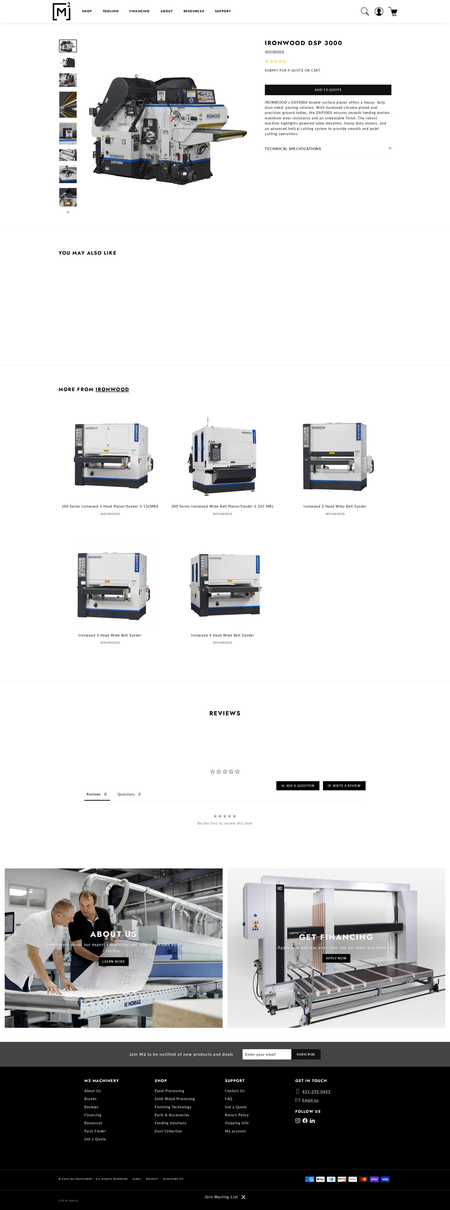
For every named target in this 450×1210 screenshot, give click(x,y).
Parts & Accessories (172, 1115)
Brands (90, 1099)
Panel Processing (169, 1091)
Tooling (111, 11)
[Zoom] (168, 127)
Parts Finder (95, 1131)
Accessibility (173, 1178)
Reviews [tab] (94, 794)
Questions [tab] (126, 794)
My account (235, 1131)
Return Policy (237, 1115)
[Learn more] (114, 948)
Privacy (152, 1178)
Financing (139, 11)
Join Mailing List (221, 1197)
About (167, 11)
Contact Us (235, 1091)
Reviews (91, 1107)
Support (223, 11)
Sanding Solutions (171, 1123)
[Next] (68, 211)
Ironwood (274, 51)
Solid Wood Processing (175, 1099)
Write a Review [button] (347, 786)
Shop (87, 11)
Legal (137, 1178)
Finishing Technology (173, 1107)
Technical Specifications (293, 149)
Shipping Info (237, 1123)
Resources (194, 11)
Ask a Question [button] (300, 786)
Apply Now (336, 958)
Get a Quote (95, 1139)
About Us (92, 1091)
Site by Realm (68, 1200)
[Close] (243, 1197)
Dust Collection (168, 1131)
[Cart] (393, 11)
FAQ (228, 1099)
